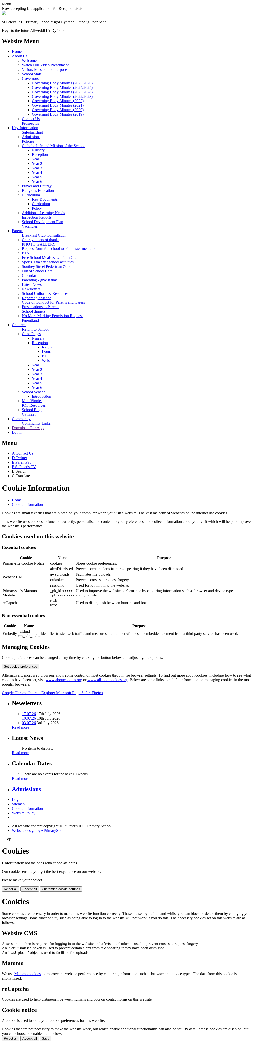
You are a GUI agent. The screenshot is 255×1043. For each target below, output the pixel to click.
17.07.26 (29, 714)
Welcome (29, 60)
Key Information (25, 128)
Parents (17, 231)
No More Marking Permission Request (52, 316)
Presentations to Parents (40, 307)
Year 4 (37, 172)
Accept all (29, 889)
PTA (25, 253)
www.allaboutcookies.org (107, 680)
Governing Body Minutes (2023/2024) (62, 92)
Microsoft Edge (68, 693)
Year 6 (37, 181)
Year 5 (37, 177)
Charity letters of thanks (40, 240)
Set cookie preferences (20, 666)
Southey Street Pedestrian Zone (46, 266)
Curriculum (31, 195)
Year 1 (37, 159)
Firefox (97, 693)
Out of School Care (37, 271)
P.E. (45, 356)
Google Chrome (15, 693)
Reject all (10, 889)
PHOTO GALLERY (39, 244)
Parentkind (30, 320)
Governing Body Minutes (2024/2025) (62, 87)
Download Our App (28, 428)
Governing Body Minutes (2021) (58, 105)
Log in (17, 432)
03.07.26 (29, 723)
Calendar (29, 275)
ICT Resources (34, 405)
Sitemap (18, 804)
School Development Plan (42, 222)
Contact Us (31, 119)
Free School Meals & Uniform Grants (51, 257)
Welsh (47, 360)
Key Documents (45, 199)
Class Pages (31, 334)
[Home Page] (4, 13)
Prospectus (30, 123)
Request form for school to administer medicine (59, 249)
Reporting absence (36, 298)
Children (19, 325)
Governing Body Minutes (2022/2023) (62, 96)
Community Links (36, 423)
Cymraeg (29, 414)
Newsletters (31, 289)
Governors (30, 78)
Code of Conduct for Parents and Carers (53, 302)
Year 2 (37, 163)
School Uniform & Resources (45, 293)
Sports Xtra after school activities (48, 262)
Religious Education (38, 190)
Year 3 (37, 168)
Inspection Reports (36, 217)
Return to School (35, 329)
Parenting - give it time (40, 280)
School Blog (32, 410)
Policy (37, 208)
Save (45, 1038)
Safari (86, 693)
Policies (28, 141)
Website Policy (23, 813)
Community (21, 419)
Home (17, 52)
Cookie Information (27, 504)
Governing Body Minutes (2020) (58, 110)
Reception (40, 154)
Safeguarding (32, 132)
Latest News (32, 284)
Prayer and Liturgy (37, 186)
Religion (48, 347)
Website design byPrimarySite (37, 830)
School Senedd (34, 392)
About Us (19, 56)
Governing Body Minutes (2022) (58, 101)
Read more (20, 727)
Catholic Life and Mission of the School (53, 146)
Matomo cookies (27, 974)
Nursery (38, 150)
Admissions (31, 137)
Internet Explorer (42, 693)
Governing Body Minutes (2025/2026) (62, 83)
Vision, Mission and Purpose (44, 69)
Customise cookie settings (61, 889)
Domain (48, 351)
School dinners (33, 311)
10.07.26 (29, 718)
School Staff (31, 74)
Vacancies (30, 226)
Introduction (41, 396)
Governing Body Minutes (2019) (58, 114)
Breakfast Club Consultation (44, 235)
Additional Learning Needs (43, 213)
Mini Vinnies (32, 401)
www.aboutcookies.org (64, 680)
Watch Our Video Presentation (46, 65)
